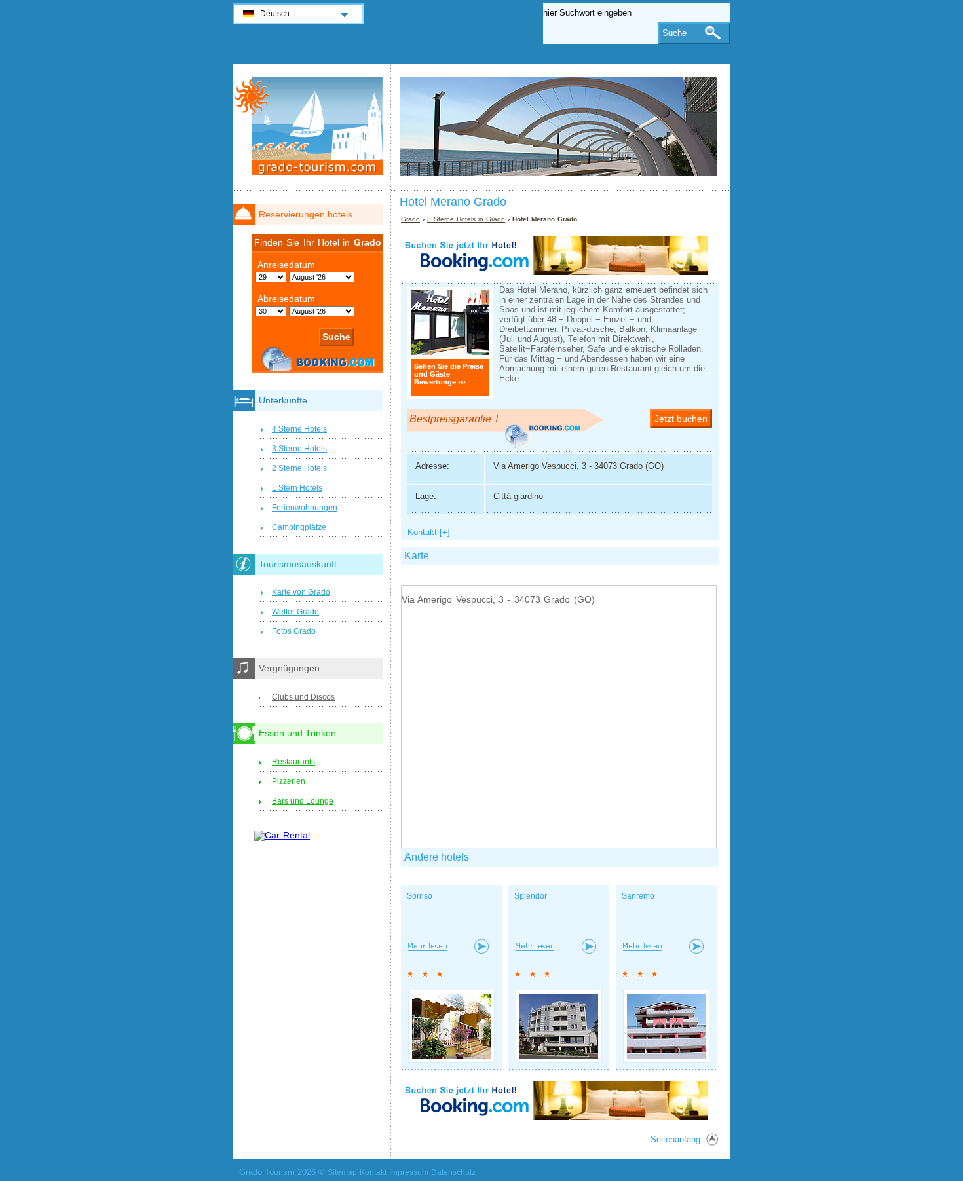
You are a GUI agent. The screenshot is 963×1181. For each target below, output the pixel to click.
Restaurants (293, 761)
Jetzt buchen (681, 418)
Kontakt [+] (428, 532)
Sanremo (638, 896)
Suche (674, 33)
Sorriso (419, 896)
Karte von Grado (301, 592)
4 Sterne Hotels (299, 429)
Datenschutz (453, 1172)
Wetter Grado (295, 611)
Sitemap (342, 1172)
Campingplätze (299, 527)
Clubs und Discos (303, 697)
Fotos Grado (294, 631)
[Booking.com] (554, 272)
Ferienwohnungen (304, 507)
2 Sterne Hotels (299, 468)
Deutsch (275, 13)
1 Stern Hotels (297, 488)
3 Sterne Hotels (299, 448)
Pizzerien (288, 781)
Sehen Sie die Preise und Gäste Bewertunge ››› (448, 374)
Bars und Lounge (302, 801)
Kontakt (373, 1172)
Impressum (408, 1172)
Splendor (530, 896)
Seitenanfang (675, 1139)
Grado (410, 219)
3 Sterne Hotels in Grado (466, 219)
